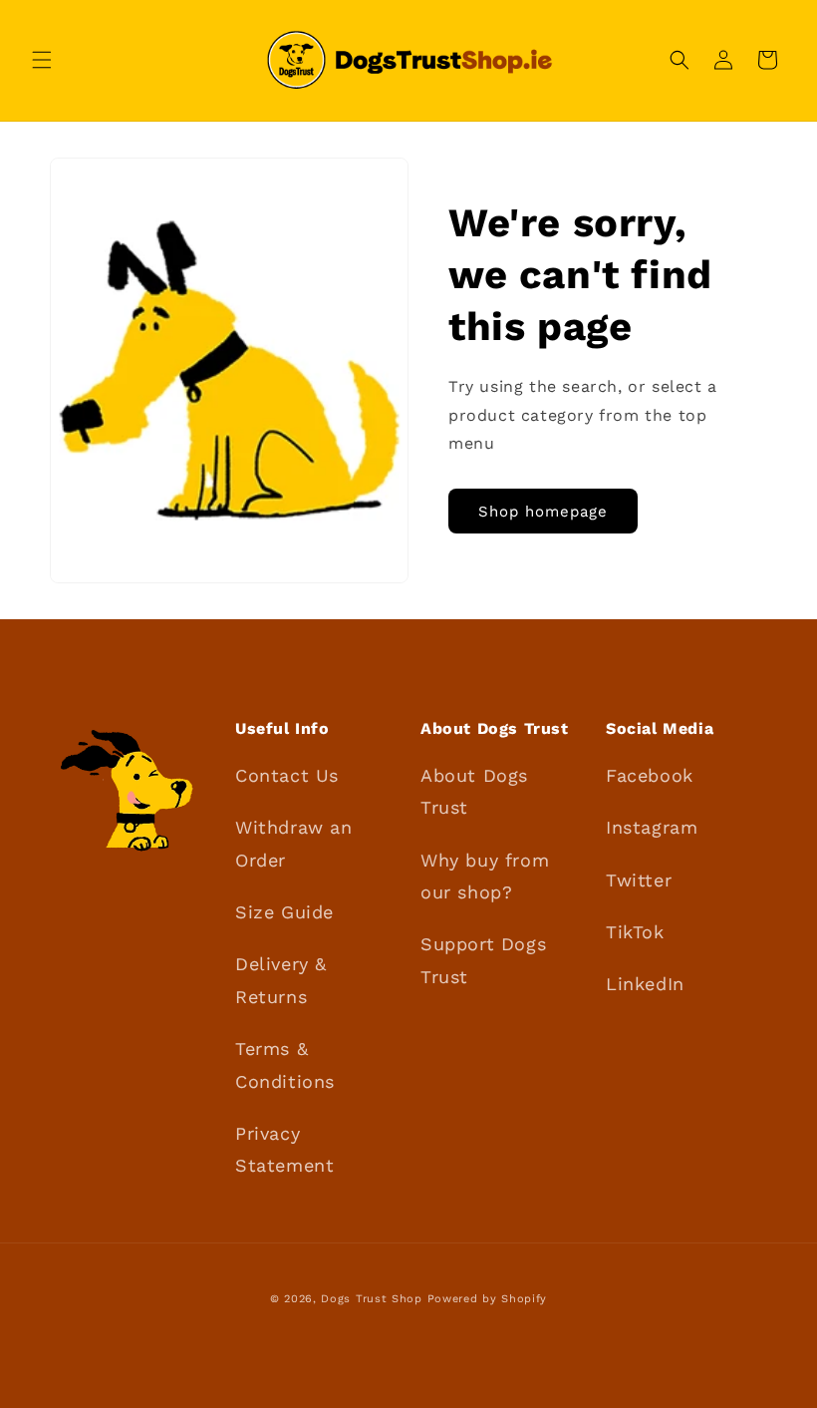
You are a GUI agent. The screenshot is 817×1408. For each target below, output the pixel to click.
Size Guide (284, 911)
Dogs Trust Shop (371, 1298)
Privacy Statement (284, 1149)
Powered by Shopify (487, 1298)
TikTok (635, 931)
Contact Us (287, 775)
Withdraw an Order (294, 843)
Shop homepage (543, 512)
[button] (42, 60)
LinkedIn (645, 983)
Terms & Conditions (285, 1064)
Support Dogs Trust (483, 959)
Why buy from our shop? (484, 876)
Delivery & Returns (281, 979)
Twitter (639, 880)
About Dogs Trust (474, 791)
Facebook (649, 775)
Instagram (651, 827)
